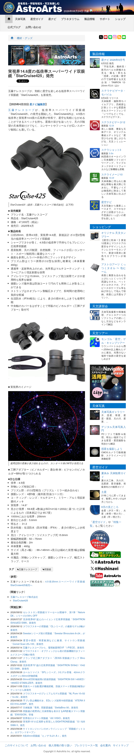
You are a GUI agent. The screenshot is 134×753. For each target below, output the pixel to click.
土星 (104, 492)
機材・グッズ (25, 38)
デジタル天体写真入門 (113, 428)
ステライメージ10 (112, 174)
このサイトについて (16, 745)
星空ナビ (106, 202)
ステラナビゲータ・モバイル (113, 92)
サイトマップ (121, 745)
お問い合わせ (33, 27)
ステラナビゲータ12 (113, 122)
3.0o (111, 153)
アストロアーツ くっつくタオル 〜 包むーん (113, 268)
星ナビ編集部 (37, 104)
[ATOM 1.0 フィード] (119, 37)
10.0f (111, 177)
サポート (105, 19)
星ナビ (52, 19)
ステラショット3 (111, 150)
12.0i (111, 125)
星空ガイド (36, 19)
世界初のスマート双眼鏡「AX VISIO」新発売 (46, 718)
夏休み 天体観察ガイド (113, 475)
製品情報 (89, 19)
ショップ (120, 19)
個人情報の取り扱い (60, 745)
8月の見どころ (109, 507)
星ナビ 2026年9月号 (113, 60)
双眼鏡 (47, 569)
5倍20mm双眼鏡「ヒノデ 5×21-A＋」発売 (45, 735)
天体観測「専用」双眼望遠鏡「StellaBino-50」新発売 (50, 707)
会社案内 (105, 745)
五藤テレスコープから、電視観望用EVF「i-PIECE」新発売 (53, 647)
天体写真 (20, 19)
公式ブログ (14, 27)
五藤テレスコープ (21, 110)
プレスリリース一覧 (86, 745)
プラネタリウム (70, 19)
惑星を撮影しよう (111, 449)
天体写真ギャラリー (113, 412)
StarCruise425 (20, 600)
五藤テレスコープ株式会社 (24, 596)
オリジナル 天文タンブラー (113, 234)
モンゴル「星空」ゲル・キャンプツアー (113, 341)
